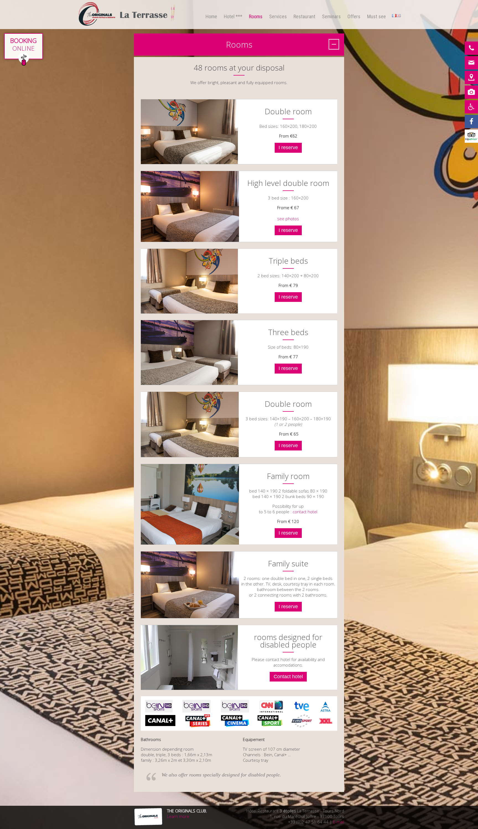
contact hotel (305, 511)
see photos (288, 218)
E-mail (338, 822)
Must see (376, 16)
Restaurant (304, 16)
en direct (23, 46)
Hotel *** (233, 16)
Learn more (178, 816)
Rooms (256, 16)
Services (278, 16)
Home (211, 16)
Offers (353, 16)
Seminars (331, 16)
